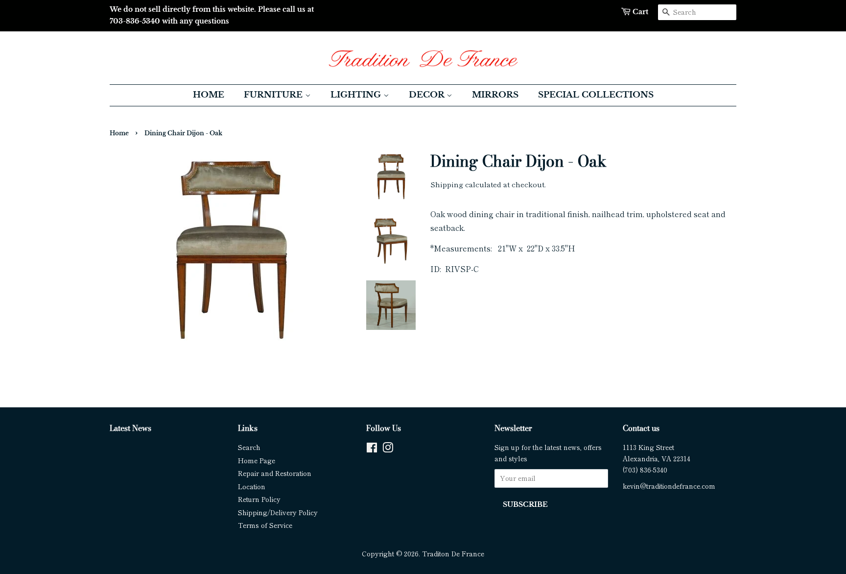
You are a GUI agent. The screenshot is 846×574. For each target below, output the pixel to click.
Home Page (256, 460)
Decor (427, 95)
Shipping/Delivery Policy (278, 512)
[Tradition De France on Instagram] (387, 449)
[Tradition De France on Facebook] (371, 449)
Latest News (130, 428)
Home (208, 95)
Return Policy (259, 499)
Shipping (446, 184)
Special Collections (596, 95)
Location (251, 486)
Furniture (274, 95)
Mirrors (495, 95)
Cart (640, 11)
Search (249, 447)
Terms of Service (265, 525)
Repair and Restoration (274, 473)
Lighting (356, 95)
